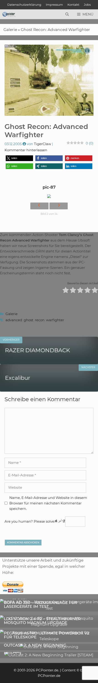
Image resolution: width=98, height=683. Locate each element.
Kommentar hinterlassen (26, 150)
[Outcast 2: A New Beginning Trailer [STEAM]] (49, 655)
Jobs (87, 4)
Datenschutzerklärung (24, 4)
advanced (13, 320)
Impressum (54, 4)
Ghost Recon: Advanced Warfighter (55, 29)
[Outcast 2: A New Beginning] (49, 646)
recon (39, 320)
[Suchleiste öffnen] (67, 14)
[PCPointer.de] (8, 14)
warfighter (55, 320)
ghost (28, 320)
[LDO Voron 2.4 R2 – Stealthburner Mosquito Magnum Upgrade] (49, 624)
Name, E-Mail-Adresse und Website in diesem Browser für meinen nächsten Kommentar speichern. (48, 503)
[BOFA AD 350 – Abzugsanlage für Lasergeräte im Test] (49, 608)
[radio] (65, 291)
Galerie (10, 29)
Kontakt (73, 4)
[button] (19, 158)
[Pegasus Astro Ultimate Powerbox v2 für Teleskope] (49, 639)
